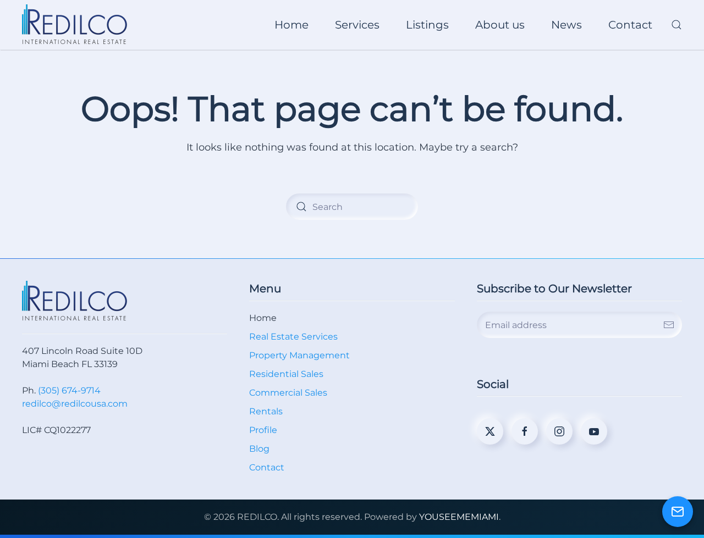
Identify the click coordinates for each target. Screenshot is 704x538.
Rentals (266, 411)
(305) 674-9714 (69, 390)
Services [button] (357, 24)
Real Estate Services (293, 336)
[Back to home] (76, 24)
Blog (259, 448)
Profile (263, 430)
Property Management (299, 355)
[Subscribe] (669, 325)
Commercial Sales (288, 392)
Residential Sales (286, 374)
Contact (630, 24)
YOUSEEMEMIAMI (459, 517)
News (566, 24)
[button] (676, 24)
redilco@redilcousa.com (75, 403)
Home (291, 24)
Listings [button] (427, 24)
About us (500, 24)
